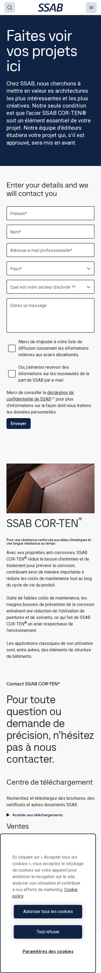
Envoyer (18, 423)
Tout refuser (48, 931)
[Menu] (91, 7)
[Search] (9, 7)
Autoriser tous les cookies (48, 911)
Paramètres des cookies (48, 951)
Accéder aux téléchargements (37, 814)
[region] (48, 903)
